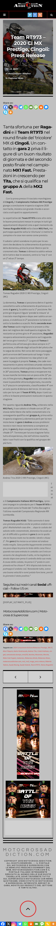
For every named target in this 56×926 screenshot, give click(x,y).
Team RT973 (35, 665)
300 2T (50, 647)
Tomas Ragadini (47, 665)
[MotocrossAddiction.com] (28, 5)
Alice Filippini (8, 651)
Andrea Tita (32, 651)
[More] (10, 112)
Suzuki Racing (14, 665)
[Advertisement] (27, 489)
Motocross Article (31, 658)
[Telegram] (21, 107)
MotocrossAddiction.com (28, 852)
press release (40, 661)
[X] (10, 107)
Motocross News (44, 658)
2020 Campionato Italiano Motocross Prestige (30, 647)
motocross (20, 658)
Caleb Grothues (43, 651)
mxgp (32, 661)
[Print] (41, 107)
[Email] (31, 107)
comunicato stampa (13, 654)
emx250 (25, 654)
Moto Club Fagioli (9, 658)
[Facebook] (5, 107)
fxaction (31, 654)
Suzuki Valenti (25, 665)
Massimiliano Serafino (19, 73)
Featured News (15, 78)
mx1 (23, 661)
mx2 (27, 661)
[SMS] (36, 107)
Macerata (39, 654)
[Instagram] (15, 107)
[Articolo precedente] (15, 677)
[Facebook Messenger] (46, 107)
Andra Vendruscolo (20, 651)
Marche (46, 654)
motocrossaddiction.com (12, 661)
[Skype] (5, 112)
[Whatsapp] (26, 107)
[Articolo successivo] (40, 677)
